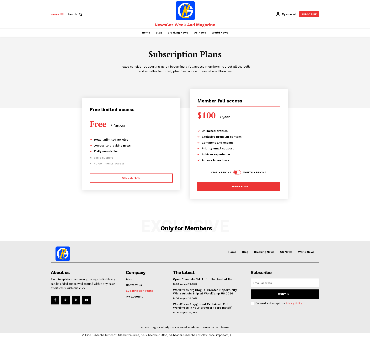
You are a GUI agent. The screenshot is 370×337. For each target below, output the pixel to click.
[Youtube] (86, 300)
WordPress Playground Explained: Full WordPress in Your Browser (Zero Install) (202, 306)
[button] (75, 14)
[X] (76, 300)
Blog (176, 284)
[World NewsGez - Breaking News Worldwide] (185, 10)
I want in (283, 294)
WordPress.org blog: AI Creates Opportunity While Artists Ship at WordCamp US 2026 (205, 291)
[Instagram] (65, 300)
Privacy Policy (294, 303)
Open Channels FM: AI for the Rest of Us (202, 279)
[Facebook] (55, 300)
